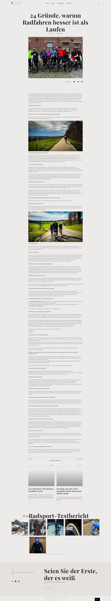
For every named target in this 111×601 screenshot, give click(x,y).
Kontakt (69, 3)
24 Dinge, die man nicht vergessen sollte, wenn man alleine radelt (69, 491)
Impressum (60, 3)
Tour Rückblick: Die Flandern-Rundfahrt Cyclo (41, 490)
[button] (98, 3)
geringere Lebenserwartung (36, 305)
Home (47, 3)
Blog (53, 3)
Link (50, 168)
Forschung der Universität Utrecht (37, 301)
